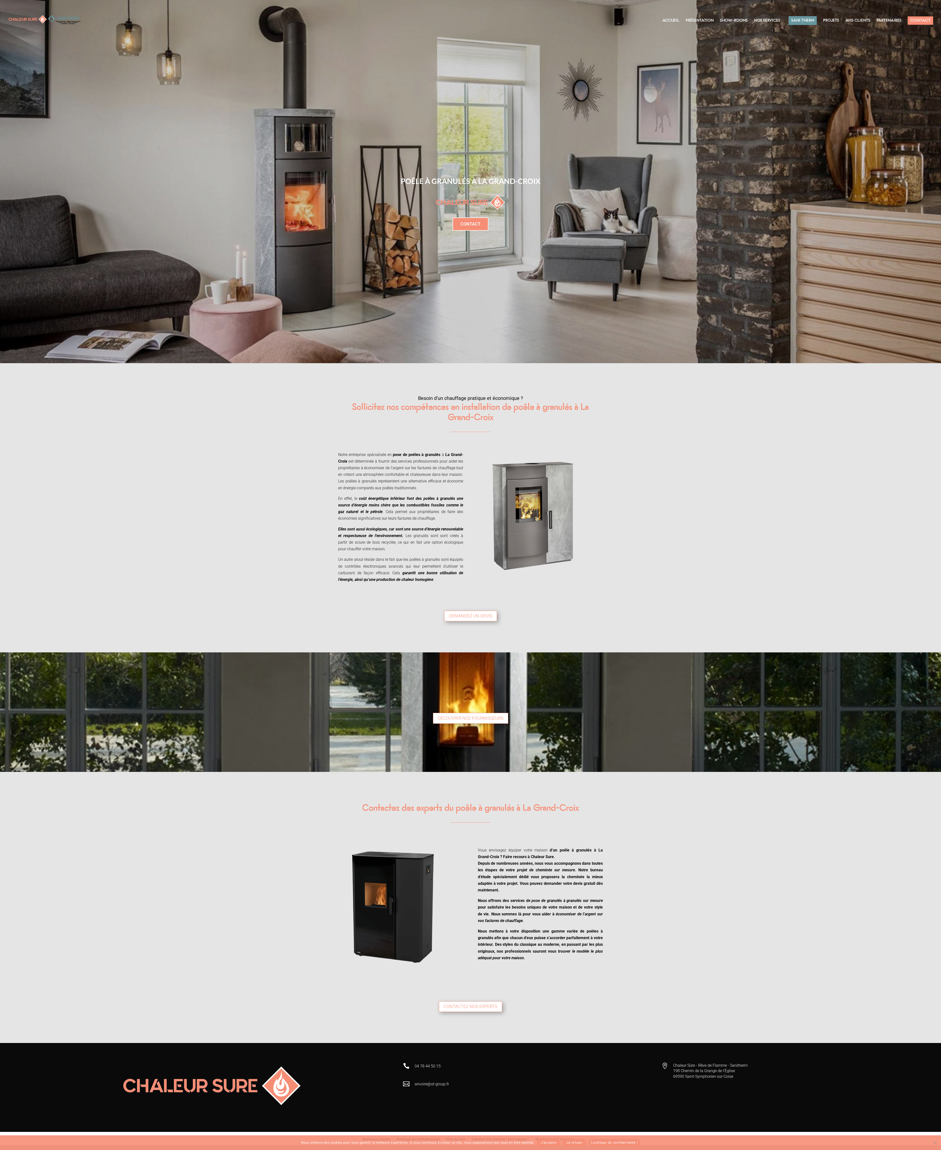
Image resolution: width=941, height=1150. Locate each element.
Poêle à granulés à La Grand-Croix (470, 181)
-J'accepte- (548, 1142)
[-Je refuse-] (934, 1142)
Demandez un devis (470, 615)
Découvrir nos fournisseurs (471, 718)
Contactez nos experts (470, 1006)
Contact (470, 224)
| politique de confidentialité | (614, 1142)
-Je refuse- (574, 1142)
